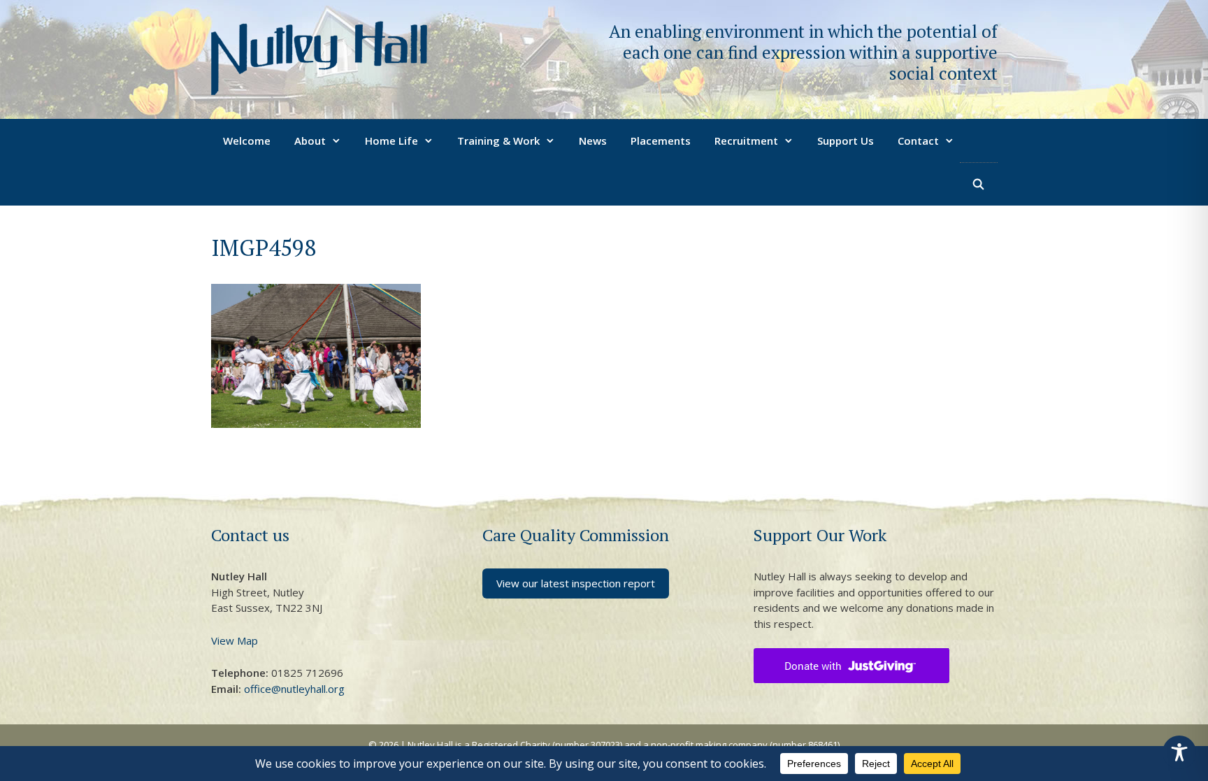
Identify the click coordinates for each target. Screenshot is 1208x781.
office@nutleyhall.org (294, 689)
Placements (661, 141)
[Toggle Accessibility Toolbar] (1179, 752)
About (310, 141)
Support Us (845, 141)
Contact (918, 141)
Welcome (247, 141)
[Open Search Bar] (978, 184)
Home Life (391, 141)
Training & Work (498, 141)
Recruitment (746, 141)
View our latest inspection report (575, 583)
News (593, 141)
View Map (234, 640)
